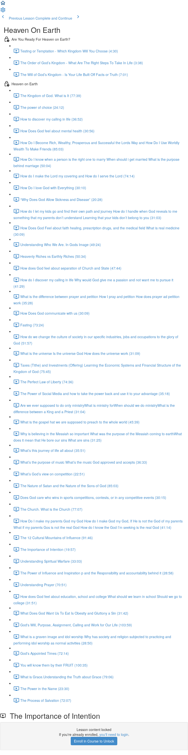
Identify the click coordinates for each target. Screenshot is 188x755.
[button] (3, 4)
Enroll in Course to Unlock (94, 741)
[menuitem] (3, 11)
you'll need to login (113, 734)
